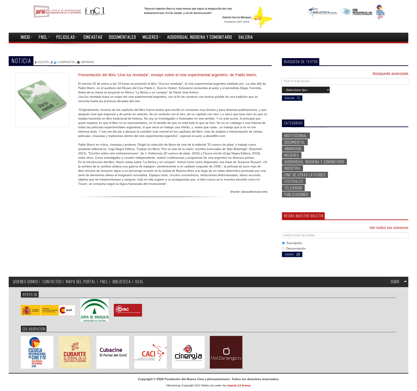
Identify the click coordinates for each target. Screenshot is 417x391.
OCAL (139, 282)
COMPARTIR (66, 62)
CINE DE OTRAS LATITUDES (305, 175)
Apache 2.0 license (239, 385)
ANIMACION (293, 149)
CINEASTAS (93, 37)
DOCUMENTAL (295, 142)
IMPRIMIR (87, 62)
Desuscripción (296, 248)
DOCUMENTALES (122, 37)
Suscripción (294, 243)
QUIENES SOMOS (25, 282)
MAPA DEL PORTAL (81, 282)
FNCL (43, 37)
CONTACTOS (52, 282)
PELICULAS (65, 37)
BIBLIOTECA (122, 282)
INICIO (25, 37)
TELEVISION (293, 188)
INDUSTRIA (292, 168)
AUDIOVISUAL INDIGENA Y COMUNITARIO (199, 37)
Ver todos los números (388, 228)
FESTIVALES (294, 181)
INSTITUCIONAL (296, 136)
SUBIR (395, 282)
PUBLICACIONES (296, 194)
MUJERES (151, 37)
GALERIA (246, 37)
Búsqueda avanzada (390, 73)
